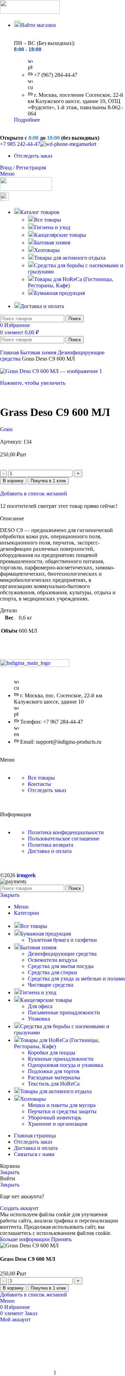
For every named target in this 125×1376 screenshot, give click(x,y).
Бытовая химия (52, 242)
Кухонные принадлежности (60, 1059)
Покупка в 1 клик (48, 480)
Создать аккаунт (19, 1208)
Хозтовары (47, 250)
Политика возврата (50, 845)
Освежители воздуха (52, 960)
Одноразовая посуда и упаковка (65, 1065)
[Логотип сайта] (30, 12)
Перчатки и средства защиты (62, 1111)
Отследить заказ (47, 790)
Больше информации (25, 1239)
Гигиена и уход (52, 227)
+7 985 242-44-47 (20, 144)
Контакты (39, 784)
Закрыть (9, 895)
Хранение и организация (57, 1124)
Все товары (47, 220)
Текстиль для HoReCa (54, 1084)
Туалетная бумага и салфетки (62, 940)
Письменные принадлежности (64, 1012)
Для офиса (40, 1006)
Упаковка (39, 1019)
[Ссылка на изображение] (34, 665)
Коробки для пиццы (51, 1053)
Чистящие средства (50, 985)
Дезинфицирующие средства (62, 954)
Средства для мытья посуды (61, 966)
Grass (6, 429)
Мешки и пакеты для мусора (61, 1105)
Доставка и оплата (50, 851)
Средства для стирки (52, 972)
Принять (61, 1239)
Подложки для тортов (54, 1071)
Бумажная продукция (59, 293)
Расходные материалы (54, 1077)
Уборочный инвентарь (54, 1118)
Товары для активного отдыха (70, 258)
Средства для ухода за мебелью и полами (76, 979)
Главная (10, 352)
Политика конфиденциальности (66, 832)
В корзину (13, 480)
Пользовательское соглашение (63, 839)
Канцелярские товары (60, 235)
